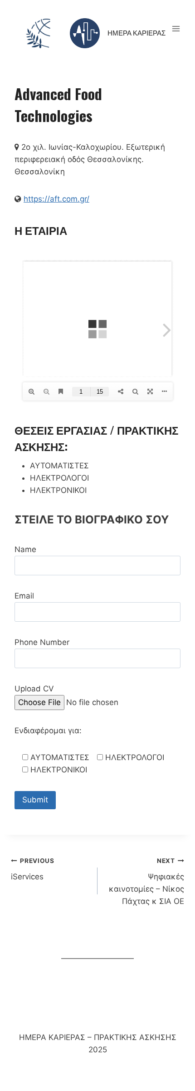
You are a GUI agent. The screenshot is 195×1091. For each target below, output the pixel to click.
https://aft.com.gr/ (56, 198)
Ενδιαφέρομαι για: (48, 730)
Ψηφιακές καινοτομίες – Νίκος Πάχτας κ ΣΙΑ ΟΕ (146, 881)
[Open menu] (175, 28)
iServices (32, 869)
